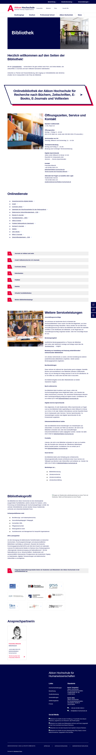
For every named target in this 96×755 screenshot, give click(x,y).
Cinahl (14, 204)
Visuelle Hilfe (65, 8)
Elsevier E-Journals (18, 215)
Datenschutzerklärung (61, 746)
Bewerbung (51, 2)
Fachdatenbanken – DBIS (19, 218)
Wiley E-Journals (17, 234)
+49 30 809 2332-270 (14, 649)
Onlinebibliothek (17, 66)
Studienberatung (66, 2)
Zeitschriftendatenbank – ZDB (21, 237)
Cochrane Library (17, 206)
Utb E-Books (16, 231)
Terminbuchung (49, 346)
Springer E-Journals (18, 226)
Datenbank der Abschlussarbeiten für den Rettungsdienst (29, 209)
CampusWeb (39, 8)
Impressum (47, 746)
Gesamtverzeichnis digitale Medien (22, 201)
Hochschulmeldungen (55, 688)
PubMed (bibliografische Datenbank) (23, 223)
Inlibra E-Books (16, 220)
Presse (51, 704)
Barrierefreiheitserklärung (80, 746)
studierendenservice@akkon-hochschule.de (58, 182)
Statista (14, 229)
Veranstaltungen (83, 2)
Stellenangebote (53, 700)
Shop (55, 8)
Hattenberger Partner (18, 751)
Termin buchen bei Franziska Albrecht (56, 171)
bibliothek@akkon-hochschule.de (55, 169)
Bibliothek (48, 8)
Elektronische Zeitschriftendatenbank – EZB (25, 212)
